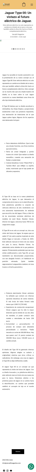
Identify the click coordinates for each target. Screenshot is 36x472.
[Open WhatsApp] (31, 466)
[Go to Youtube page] (11, 471)
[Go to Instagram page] (7, 471)
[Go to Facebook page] (4, 471)
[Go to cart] (24, 4)
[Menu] (32, 5)
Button (18, 451)
